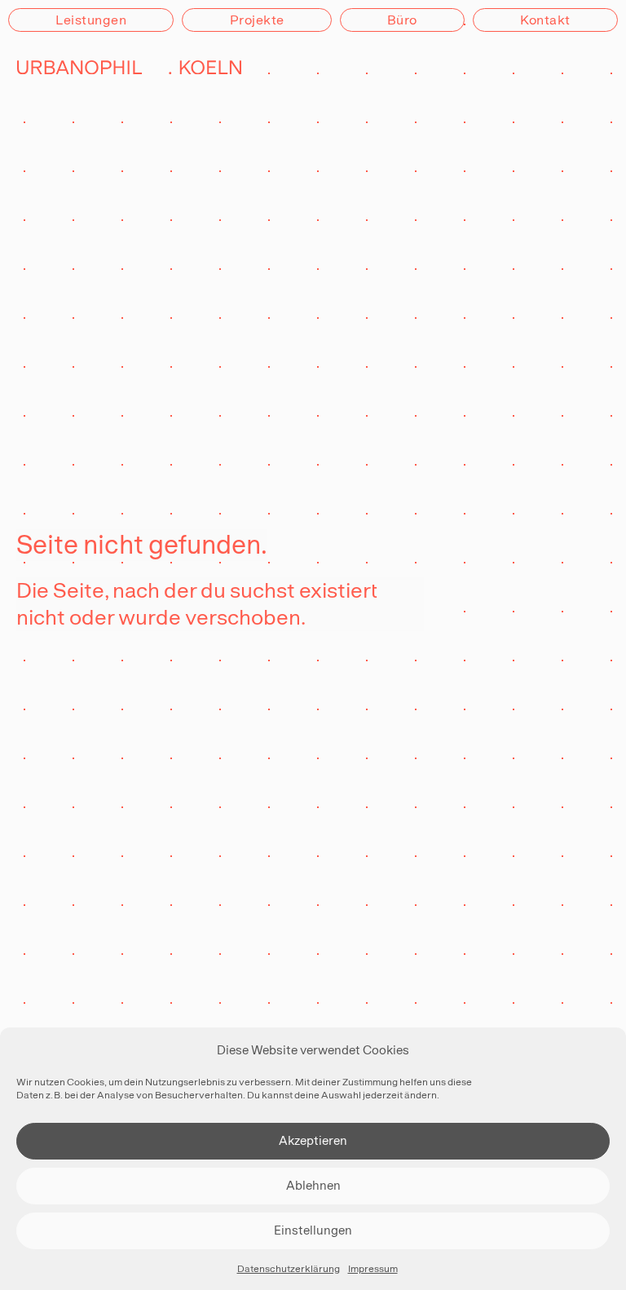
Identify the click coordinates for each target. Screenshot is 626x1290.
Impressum (373, 1269)
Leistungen (90, 20)
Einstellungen (313, 1230)
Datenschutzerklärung (288, 1269)
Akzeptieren (313, 1140)
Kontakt (545, 20)
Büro (402, 20)
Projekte (257, 20)
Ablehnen (313, 1185)
